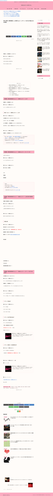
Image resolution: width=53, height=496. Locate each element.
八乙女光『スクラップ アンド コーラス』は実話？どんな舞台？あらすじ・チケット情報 (43, 35)
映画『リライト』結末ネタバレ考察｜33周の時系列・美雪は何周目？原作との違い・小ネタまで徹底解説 (43, 39)
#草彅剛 (15, 136)
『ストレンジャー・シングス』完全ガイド (10, 12)
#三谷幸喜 (10, 136)
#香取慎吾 (18, 136)
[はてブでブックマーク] (18, 36)
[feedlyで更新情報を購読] (18, 411)
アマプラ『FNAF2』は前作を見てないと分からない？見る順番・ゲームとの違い (43, 27)
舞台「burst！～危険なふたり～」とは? (15, 86)
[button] (29, 36)
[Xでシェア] (8, 36)
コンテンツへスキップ (3, 0)
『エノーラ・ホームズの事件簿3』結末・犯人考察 (11, 16)
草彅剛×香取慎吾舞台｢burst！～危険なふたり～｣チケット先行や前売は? (19, 91)
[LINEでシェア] (24, 36)
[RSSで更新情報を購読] (19, 411)
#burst (13, 186)
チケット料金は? (12, 92)
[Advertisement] (18, 29)
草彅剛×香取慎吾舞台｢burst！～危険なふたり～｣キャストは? (17, 87)
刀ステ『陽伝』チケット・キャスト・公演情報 (11, 13)
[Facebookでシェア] (13, 36)
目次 (17, 83)
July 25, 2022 (26, 142)
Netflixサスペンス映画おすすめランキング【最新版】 (12, 11)
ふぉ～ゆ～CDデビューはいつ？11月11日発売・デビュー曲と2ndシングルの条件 (43, 43)
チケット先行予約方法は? (13, 93)
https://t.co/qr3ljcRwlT (14, 187)
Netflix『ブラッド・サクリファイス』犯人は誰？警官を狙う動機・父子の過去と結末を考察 (43, 30)
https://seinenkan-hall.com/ (15, 234)
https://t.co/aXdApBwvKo (19, 140)
